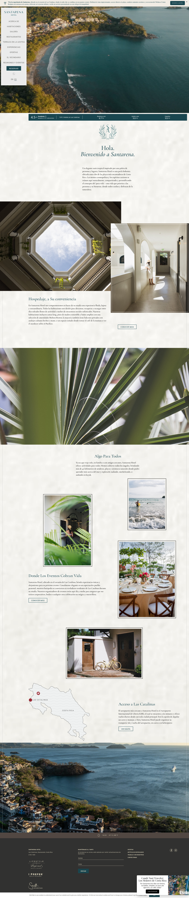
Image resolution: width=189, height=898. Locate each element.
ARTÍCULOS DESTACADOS (136, 852)
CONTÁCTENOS (132, 857)
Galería (14, 32)
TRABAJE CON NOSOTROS (136, 855)
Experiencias (13, 47)
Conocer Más (127, 327)
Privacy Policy (142, 895)
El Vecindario (14, 57)
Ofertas (14, 52)
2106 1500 (32, 855)
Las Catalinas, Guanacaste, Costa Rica (41, 852)
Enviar (83, 871)
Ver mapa (125, 729)
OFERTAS (130, 849)
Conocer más (38, 600)
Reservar (13, 69)
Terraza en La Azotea (14, 42)
